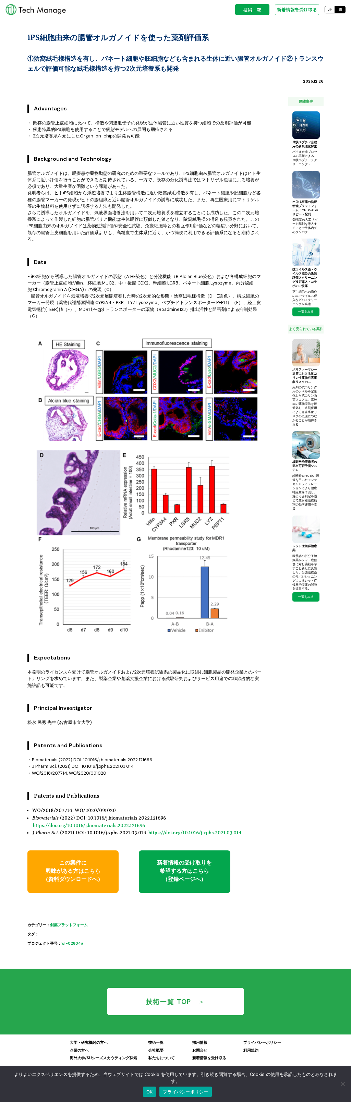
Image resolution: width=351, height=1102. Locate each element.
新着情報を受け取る (297, 9)
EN (340, 9)
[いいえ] (342, 1083)
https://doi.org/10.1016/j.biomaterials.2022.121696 (89, 825)
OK (149, 1091)
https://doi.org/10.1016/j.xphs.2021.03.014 (195, 832)
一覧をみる (306, 312)
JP (330, 9)
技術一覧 (252, 10)
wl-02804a (72, 943)
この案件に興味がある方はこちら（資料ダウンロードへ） (73, 871)
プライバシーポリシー (185, 1091)
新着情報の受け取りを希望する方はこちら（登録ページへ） (184, 871)
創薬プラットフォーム (69, 924)
